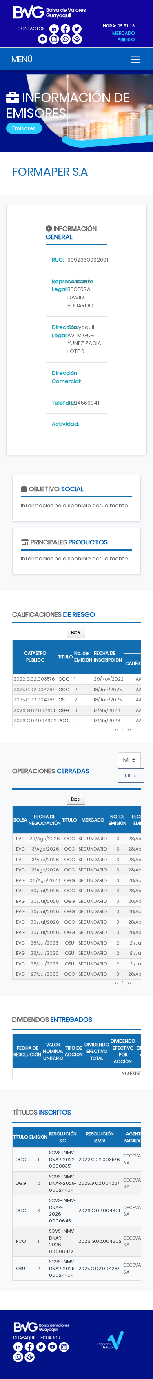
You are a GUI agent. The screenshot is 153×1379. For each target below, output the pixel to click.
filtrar (131, 775)
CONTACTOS (30, 28)
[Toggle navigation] (135, 59)
